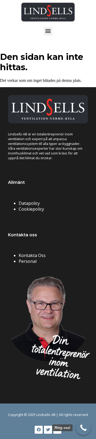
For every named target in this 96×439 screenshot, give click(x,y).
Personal (28, 261)
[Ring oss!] (83, 427)
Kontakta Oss (32, 255)
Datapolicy (29, 203)
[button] (48, 31)
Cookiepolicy (31, 209)
